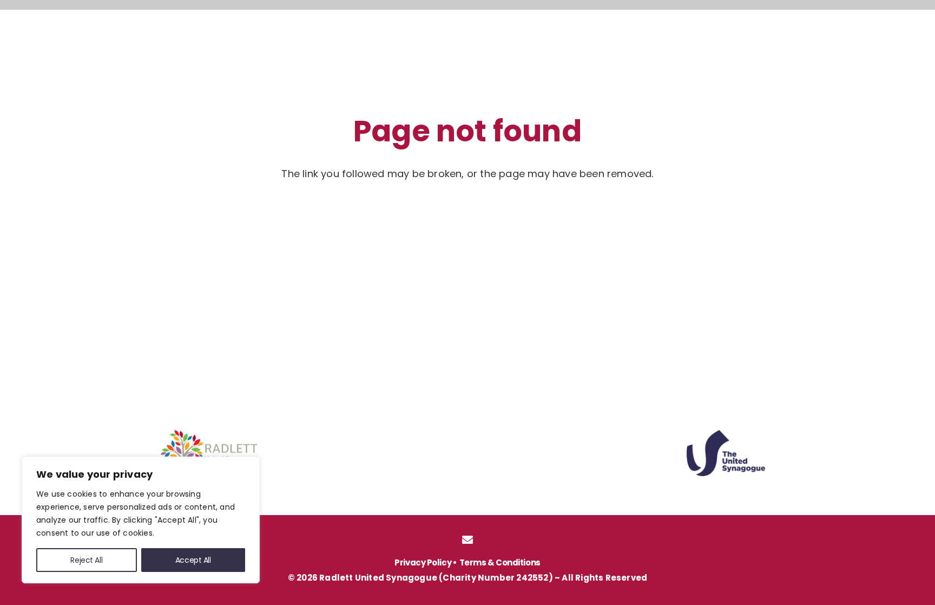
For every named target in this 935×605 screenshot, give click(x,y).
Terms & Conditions (500, 562)
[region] (141, 520)
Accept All (193, 560)
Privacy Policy (422, 562)
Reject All (86, 560)
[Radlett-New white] (123, 42)
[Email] (467, 540)
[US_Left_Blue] (726, 453)
